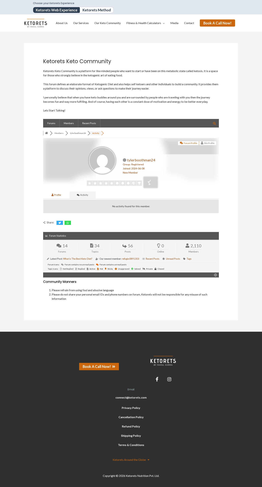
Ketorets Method (96, 10)
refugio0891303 (130, 258)
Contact (189, 23)
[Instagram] (169, 379)
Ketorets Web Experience (56, 10)
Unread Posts (173, 258)
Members (69, 123)
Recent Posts (89, 123)
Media (174, 23)
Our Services (81, 23)
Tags (189, 258)
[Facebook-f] (157, 379)
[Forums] (46, 133)
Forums (51, 123)
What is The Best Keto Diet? (77, 258)
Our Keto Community (107, 23)
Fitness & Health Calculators (143, 23)
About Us (62, 23)
